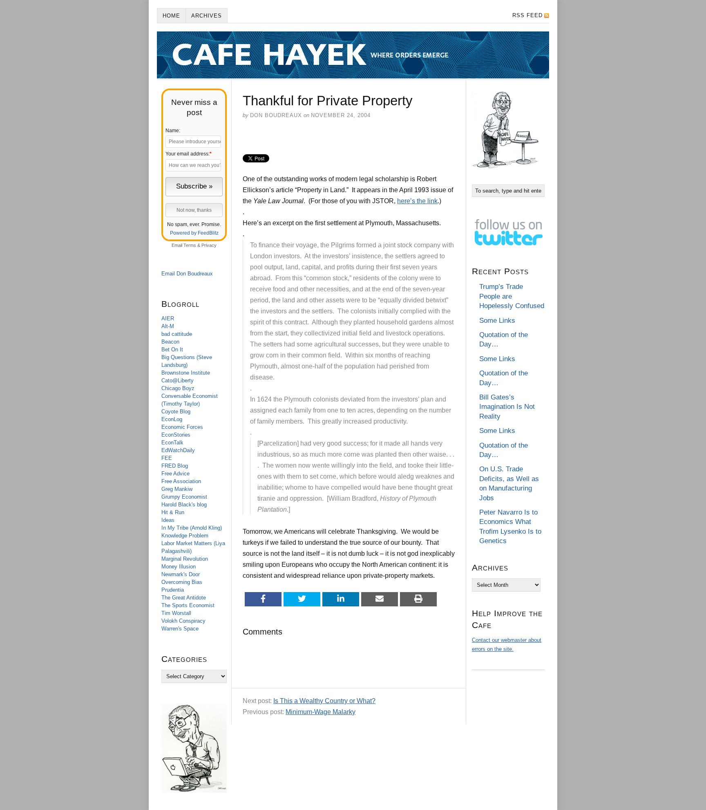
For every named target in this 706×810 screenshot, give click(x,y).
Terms (189, 245)
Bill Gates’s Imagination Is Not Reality (507, 406)
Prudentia (172, 590)
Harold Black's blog (184, 505)
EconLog (171, 419)
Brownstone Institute (185, 373)
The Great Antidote (183, 598)
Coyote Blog (175, 411)
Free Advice (175, 473)
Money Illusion (178, 567)
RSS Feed (527, 15)
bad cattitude (176, 334)
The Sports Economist (187, 605)
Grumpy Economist (184, 497)
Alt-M (167, 326)
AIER (167, 318)
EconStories (175, 435)
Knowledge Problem (184, 536)
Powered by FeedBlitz (194, 233)
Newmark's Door (180, 574)
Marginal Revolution (184, 559)
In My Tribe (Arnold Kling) (191, 528)
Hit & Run (172, 512)
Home (171, 16)
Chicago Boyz (177, 388)
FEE (166, 458)
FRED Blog (174, 466)
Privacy (209, 245)
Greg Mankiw (176, 489)
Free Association (181, 481)
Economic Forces (182, 427)
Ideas (167, 520)
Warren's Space (180, 629)
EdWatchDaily (178, 450)
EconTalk (172, 442)
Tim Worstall (176, 613)
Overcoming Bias (181, 582)
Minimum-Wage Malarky (320, 711)
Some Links (497, 320)
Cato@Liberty (177, 380)
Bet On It (172, 349)
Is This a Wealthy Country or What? (324, 700)
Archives (206, 16)
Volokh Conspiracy (183, 621)
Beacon (170, 342)
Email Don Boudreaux (187, 274)
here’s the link (417, 201)
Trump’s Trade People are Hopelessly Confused (511, 296)
